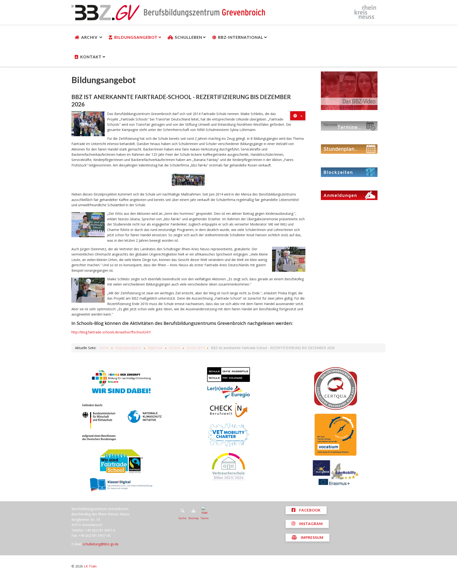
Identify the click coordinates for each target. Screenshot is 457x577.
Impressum (311, 537)
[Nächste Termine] (349, 125)
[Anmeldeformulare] (349, 195)
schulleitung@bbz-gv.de (101, 544)
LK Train (90, 566)
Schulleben (188, 37)
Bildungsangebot (136, 37)
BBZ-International (240, 37)
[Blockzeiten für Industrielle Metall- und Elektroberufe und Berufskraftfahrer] (349, 172)
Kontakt (91, 56)
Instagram (310, 524)
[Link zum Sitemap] (193, 511)
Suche (182, 518)
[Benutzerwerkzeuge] (297, 115)
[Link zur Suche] (182, 511)
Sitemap (193, 518)
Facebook (309, 510)
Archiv (90, 37)
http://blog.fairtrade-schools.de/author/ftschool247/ (111, 332)
